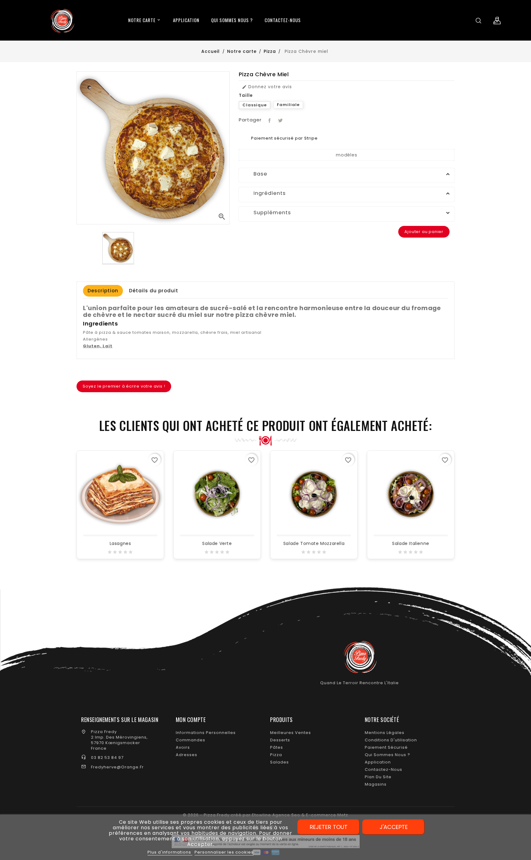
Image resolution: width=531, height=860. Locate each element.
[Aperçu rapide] (107, 496)
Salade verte (217, 543)
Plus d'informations (170, 852)
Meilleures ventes (290, 733)
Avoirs (183, 747)
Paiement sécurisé (386, 747)
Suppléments (267, 212)
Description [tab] (103, 290)
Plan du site (378, 777)
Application (378, 762)
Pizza (276, 755)
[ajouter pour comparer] (134, 496)
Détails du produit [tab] (153, 290)
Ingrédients (264, 193)
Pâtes (276, 747)
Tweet (280, 119)
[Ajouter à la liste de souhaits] (121, 496)
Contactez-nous (383, 769)
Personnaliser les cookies (224, 852)
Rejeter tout (329, 827)
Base (255, 173)
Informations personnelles (206, 733)
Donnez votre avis (267, 86)
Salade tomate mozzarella (313, 543)
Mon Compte (191, 720)
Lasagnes (120, 543)
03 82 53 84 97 (107, 757)
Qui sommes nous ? (387, 755)
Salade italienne (410, 543)
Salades (279, 762)
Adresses (186, 755)
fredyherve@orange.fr (117, 767)
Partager (269, 119)
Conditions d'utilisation (391, 740)
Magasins (376, 784)
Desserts (280, 740)
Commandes (190, 740)
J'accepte (394, 827)
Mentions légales (384, 733)
